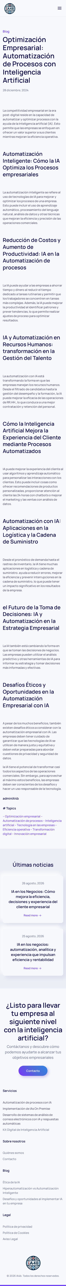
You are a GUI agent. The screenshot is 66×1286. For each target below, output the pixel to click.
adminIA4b (11, 798)
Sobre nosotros (14, 1141)
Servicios (10, 1091)
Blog (6, 31)
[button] (59, 8)
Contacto (33, 1071)
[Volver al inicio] (9, 8)
